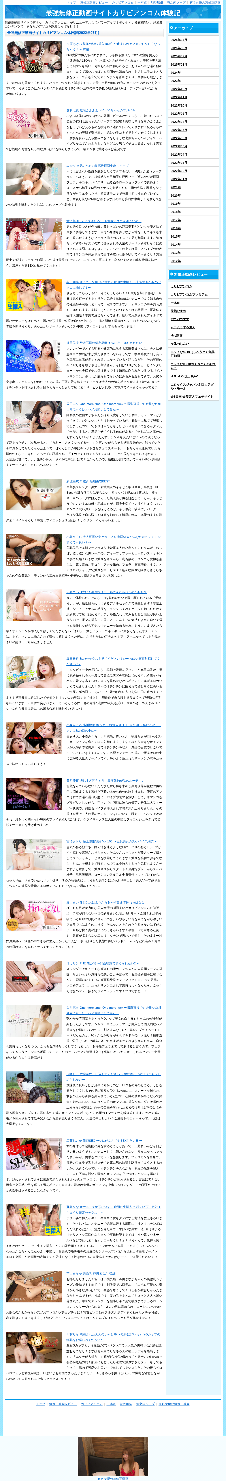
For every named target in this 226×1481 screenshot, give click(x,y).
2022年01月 (179, 179)
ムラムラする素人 (183, 327)
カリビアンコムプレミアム (189, 294)
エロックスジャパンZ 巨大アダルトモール (192, 386)
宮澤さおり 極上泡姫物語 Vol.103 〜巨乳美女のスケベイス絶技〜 (111, 841)
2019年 (176, 203)
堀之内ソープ (176, 2)
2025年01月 (179, 64)
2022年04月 (179, 154)
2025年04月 (179, 40)
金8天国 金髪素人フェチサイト (192, 396)
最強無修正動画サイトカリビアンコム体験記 (113, 13)
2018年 (176, 212)
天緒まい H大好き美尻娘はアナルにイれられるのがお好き (106, 592)
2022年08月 (179, 122)
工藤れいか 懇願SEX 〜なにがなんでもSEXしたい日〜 (104, 1140)
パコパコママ (180, 319)
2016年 (176, 228)
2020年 (176, 195)
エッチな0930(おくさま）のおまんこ (193, 366)
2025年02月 (179, 56)
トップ (71, 2)
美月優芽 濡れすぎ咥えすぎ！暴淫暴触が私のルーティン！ (107, 780)
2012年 (176, 261)
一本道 (142, 2)
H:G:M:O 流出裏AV (184, 376)
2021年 (176, 187)
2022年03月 (179, 162)
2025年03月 (179, 48)
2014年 (176, 244)
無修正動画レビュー (94, 2)
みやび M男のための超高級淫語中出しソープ (97, 166)
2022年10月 (179, 105)
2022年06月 (179, 138)
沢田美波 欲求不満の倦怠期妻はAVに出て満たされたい (104, 343)
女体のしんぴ (180, 343)
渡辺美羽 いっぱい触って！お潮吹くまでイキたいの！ (103, 221)
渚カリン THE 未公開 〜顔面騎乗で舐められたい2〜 (102, 963)
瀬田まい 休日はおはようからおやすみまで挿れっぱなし (105, 902)
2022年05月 (179, 146)
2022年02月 (179, 171)
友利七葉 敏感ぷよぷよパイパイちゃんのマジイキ (100, 110)
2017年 (176, 220)
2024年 (176, 72)
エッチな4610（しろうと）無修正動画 (193, 354)
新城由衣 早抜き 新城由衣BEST (88, 481)
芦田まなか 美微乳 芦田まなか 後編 (90, 1273)
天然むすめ (178, 311)
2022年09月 (179, 113)
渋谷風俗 (157, 2)
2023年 (176, 81)
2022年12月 (179, 89)
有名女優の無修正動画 (205, 2)
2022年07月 (179, 130)
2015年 (176, 236)
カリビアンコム (123, 2)
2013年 (176, 253)
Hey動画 (177, 335)
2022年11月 (179, 97)
